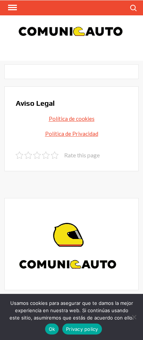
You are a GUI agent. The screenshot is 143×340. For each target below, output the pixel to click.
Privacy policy (82, 329)
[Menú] (11, 7)
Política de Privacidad (71, 133)
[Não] (134, 317)
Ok (52, 329)
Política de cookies (72, 118)
